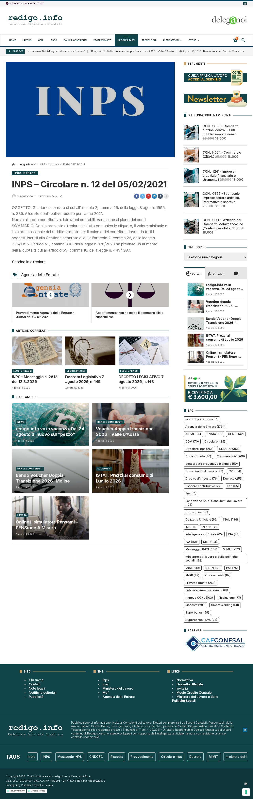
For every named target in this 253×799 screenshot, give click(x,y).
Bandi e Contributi (110, 422)
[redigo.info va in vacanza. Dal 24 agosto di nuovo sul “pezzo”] (196, 289)
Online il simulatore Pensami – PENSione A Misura (47, 524)
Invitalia (182, 688)
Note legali (37, 688)
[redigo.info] (35, 20)
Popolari (218, 274)
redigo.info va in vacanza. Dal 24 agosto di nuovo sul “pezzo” (50, 431)
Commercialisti (231, 456)
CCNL (236, 434)
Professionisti (217, 575)
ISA (234, 534)
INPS (210, 527)
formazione (196, 512)
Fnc (190, 493)
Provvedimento (200, 583)
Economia (103, 468)
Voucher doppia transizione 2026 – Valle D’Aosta (122, 51)
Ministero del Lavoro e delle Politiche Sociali (195, 699)
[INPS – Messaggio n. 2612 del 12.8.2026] (37, 351)
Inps (106, 680)
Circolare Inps (199, 449)
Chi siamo (36, 680)
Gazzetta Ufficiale (201, 519)
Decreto (233, 478)
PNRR (192, 575)
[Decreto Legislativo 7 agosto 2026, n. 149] (90, 351)
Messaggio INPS (201, 549)
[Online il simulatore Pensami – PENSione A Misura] (196, 357)
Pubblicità (36, 697)
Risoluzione (229, 597)
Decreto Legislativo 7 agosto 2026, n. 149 (84, 379)
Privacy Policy (17, 790)
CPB (235, 471)
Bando (214, 434)
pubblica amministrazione (206, 590)
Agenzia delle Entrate (40, 274)
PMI (232, 568)
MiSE (192, 568)
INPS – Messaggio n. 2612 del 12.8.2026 (34, 379)
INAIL (230, 519)
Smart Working (225, 605)
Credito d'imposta (201, 478)
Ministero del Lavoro (118, 688)
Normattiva (185, 680)
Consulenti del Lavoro (204, 471)
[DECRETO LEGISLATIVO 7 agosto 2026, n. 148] (144, 351)
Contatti (35, 684)
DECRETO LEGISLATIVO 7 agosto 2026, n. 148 (141, 379)
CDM (192, 441)
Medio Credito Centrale (194, 692)
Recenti (197, 274)
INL (190, 527)
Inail (106, 684)
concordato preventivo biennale (211, 464)
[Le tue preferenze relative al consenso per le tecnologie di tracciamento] (246, 792)
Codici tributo (198, 456)
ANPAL (193, 434)
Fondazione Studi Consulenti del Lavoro (213, 503)
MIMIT (231, 549)
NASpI (213, 568)
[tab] (194, 273)
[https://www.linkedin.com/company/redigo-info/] (245, 3)
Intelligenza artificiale (204, 534)
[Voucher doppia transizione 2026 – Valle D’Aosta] (196, 306)
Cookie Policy (38, 790)
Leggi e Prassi (27, 164)
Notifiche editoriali (42, 692)
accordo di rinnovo (201, 419)
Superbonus (197, 612)
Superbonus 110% (201, 620)
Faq (233, 486)
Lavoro (22, 515)
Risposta (195, 605)
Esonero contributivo (203, 486)
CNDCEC (229, 449)
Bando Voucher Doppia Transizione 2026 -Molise (43, 478)
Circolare (214, 441)
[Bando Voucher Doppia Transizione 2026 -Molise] (196, 323)
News (20, 422)
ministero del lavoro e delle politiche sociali (211, 558)
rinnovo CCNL (199, 597)
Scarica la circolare (29, 261)
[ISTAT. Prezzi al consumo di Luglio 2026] (196, 340)
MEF (210, 542)
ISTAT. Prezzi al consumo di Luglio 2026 (124, 478)
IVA (191, 542)
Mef (106, 692)
